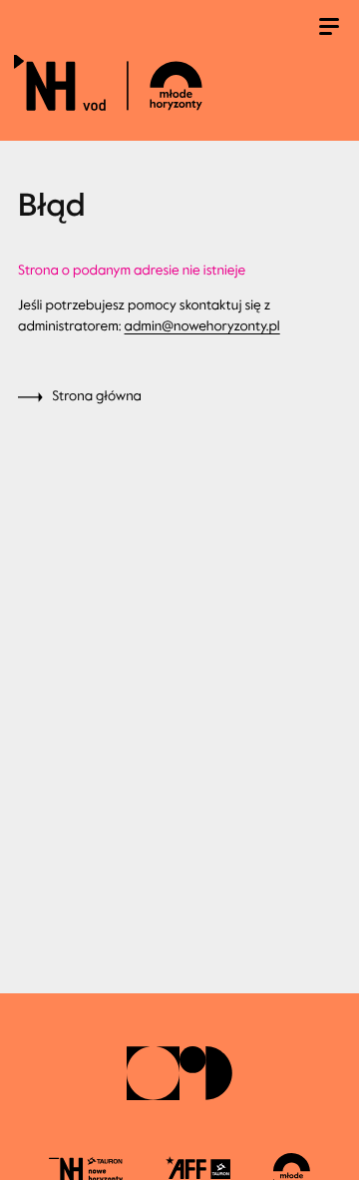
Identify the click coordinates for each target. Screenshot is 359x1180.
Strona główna (97, 396)
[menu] (329, 29)
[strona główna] (175, 82)
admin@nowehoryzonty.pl (202, 326)
